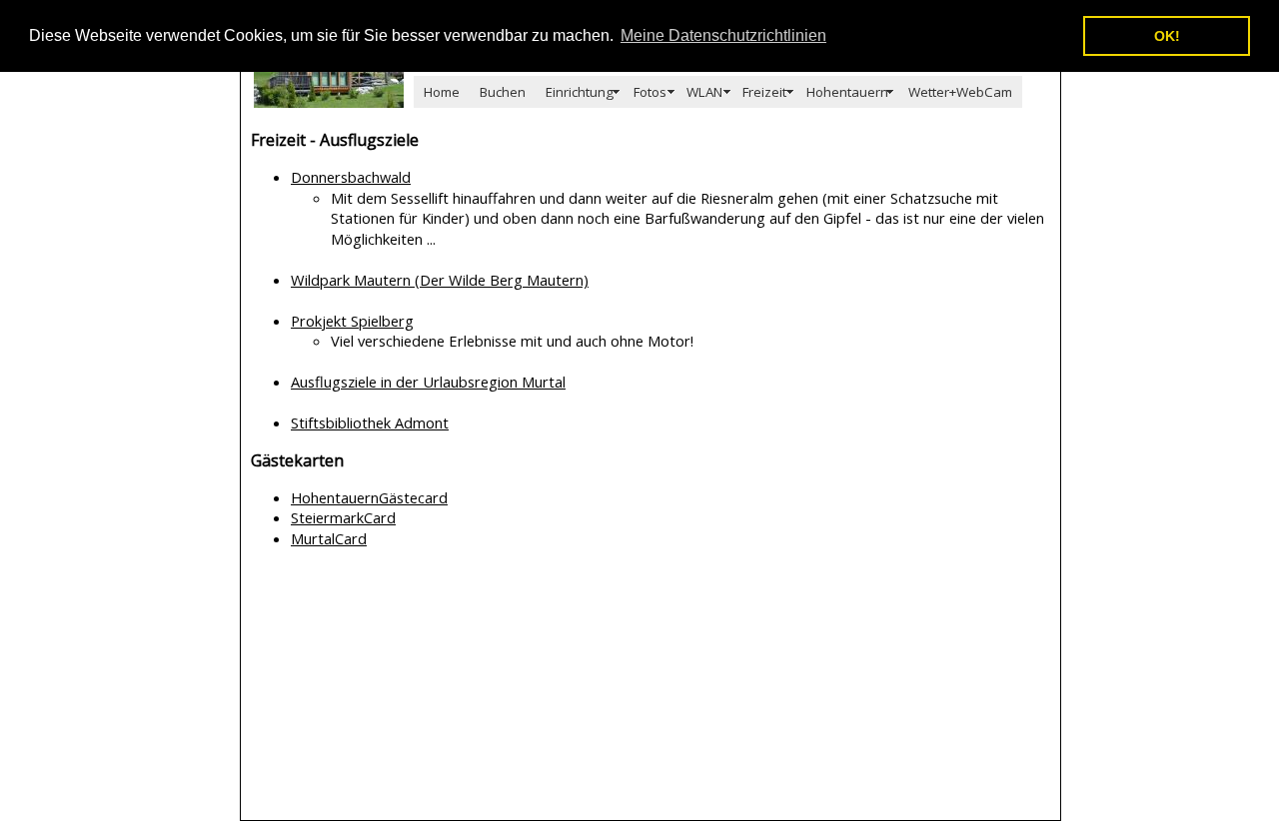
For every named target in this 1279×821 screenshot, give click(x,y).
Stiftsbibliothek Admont (370, 422)
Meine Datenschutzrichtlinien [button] (723, 35)
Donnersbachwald (351, 177)
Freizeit (764, 92)
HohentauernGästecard (369, 497)
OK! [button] (1167, 36)
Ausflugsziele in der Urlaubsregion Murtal (428, 382)
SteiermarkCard (343, 517)
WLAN (704, 92)
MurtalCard (329, 538)
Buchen (503, 92)
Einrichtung (580, 92)
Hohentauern (847, 92)
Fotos (650, 92)
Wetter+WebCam (960, 92)
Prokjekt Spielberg (352, 321)
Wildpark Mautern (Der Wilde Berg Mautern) (440, 280)
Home (442, 92)
